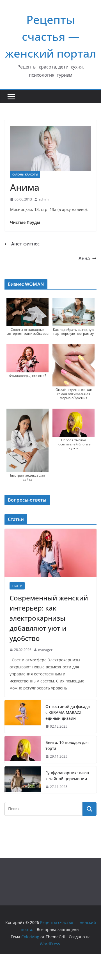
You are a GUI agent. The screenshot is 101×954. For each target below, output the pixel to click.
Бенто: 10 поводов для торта (67, 745)
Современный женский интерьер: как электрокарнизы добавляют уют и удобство (49, 618)
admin (44, 199)
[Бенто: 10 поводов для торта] (22, 749)
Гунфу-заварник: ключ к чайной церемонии (67, 775)
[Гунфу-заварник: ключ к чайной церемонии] (22, 779)
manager (45, 649)
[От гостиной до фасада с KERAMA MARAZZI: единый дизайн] (22, 716)
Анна (84, 258)
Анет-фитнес (25, 244)
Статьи (17, 586)
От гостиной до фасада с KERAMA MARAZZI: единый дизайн (67, 712)
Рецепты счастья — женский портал (50, 36)
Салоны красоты (25, 174)
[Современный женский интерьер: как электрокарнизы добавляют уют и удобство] (50, 553)
